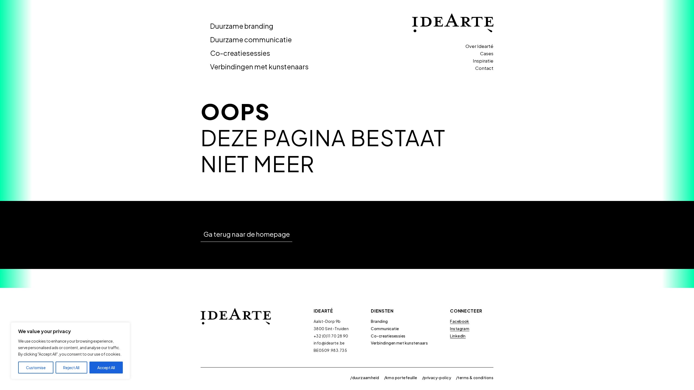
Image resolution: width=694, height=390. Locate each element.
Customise (36, 367)
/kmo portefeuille (400, 377)
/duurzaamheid (364, 377)
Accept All (106, 367)
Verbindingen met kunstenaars (259, 66)
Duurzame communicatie (251, 39)
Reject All (71, 367)
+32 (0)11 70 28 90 (331, 335)
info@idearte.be (329, 342)
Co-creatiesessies (240, 53)
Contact (484, 68)
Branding (379, 321)
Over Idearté (479, 46)
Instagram (459, 328)
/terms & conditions (474, 377)
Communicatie (385, 328)
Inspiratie (483, 61)
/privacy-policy (436, 377)
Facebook (459, 321)
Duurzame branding (241, 26)
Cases (486, 53)
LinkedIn (457, 335)
